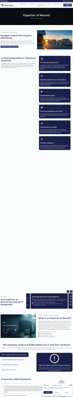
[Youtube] (6, 1)
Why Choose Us (55, 4)
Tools (48, 4)
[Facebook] (1, 1)
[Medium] (4, 1)
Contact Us (39, 5)
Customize (67, 392)
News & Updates (41, 4)
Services (25, 4)
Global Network (32, 4)
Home (21, 4)
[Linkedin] (2, 1)
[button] (70, 385)
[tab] (14, 354)
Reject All (57, 392)
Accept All (48, 392)
